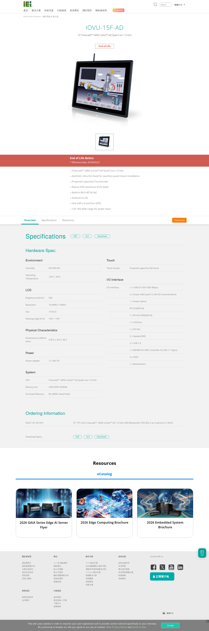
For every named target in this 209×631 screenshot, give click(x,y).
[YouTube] (171, 565)
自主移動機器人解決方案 (96, 566)
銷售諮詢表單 (27, 597)
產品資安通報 (124, 569)
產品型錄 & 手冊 (60, 600)
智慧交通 (89, 584)
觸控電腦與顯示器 (61, 575)
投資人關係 (26, 578)
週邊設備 (57, 581)
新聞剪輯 (57, 606)
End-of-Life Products (32, 16)
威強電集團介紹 (28, 566)
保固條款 (122, 578)
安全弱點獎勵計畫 (125, 572)
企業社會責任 (27, 569)
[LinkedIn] (180, 565)
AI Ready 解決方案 (93, 572)
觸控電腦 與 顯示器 (50, 16)
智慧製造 (89, 581)
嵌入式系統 (58, 572)
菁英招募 (25, 575)
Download (179, 220)
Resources (68, 220)
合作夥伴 (25, 600)
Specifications (49, 220)
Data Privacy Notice (116, 627)
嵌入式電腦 (58, 569)
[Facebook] (153, 565)
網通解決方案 (91, 575)
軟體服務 (122, 575)
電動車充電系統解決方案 (96, 569)
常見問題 (122, 566)
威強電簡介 (26, 563)
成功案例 (57, 597)
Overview (30, 220)
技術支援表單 (124, 563)
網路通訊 (57, 566)
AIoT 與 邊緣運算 (60, 563)
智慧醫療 (89, 578)
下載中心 (57, 603)
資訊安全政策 (27, 572)
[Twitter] (162, 565)
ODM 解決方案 (92, 563)
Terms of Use (139, 627)
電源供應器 (58, 578)
